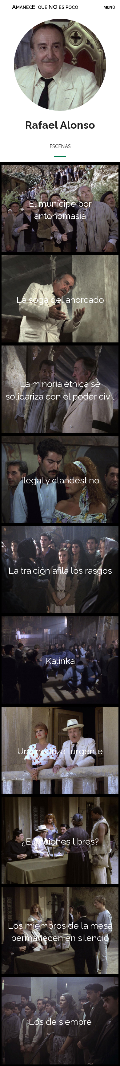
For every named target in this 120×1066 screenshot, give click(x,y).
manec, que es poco (45, 6)
